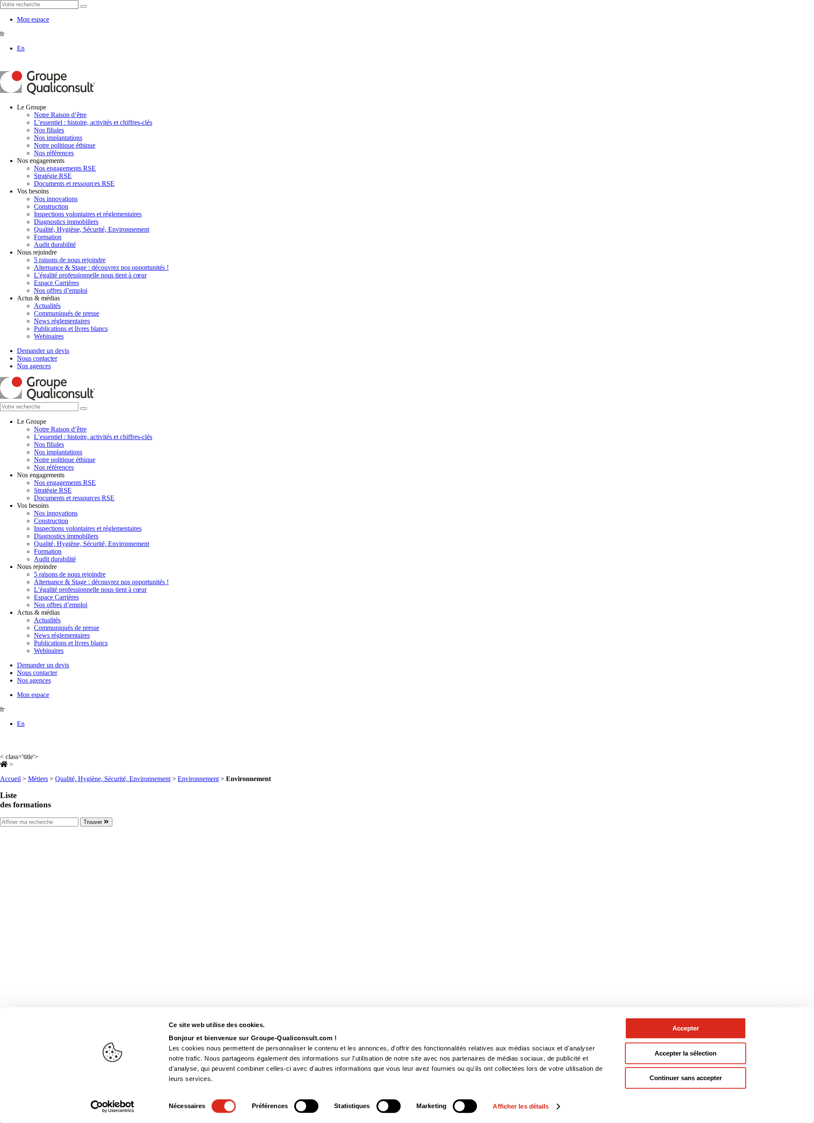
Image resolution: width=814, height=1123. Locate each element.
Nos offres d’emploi (60, 290)
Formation (47, 237)
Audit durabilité (55, 244)
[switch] (306, 1106)
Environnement (198, 778)
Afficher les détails (521, 1106)
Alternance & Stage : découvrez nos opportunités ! (101, 267)
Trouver (94, 822)
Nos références (54, 153)
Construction (51, 206)
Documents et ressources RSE (74, 183)
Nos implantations (58, 137)
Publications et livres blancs (71, 328)
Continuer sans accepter (686, 1077)
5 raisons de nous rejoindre (70, 259)
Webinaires (49, 336)
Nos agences (34, 366)
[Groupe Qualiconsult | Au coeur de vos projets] (47, 92)
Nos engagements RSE (65, 168)
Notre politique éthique (64, 145)
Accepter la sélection (685, 1053)
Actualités (47, 305)
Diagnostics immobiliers (66, 221)
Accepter (685, 1028)
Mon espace (33, 19)
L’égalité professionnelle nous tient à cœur (90, 275)
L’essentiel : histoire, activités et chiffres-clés (93, 122)
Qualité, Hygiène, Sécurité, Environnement (91, 229)
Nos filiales (49, 130)
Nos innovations (56, 198)
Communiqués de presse (66, 313)
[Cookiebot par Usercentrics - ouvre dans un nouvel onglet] (112, 1106)
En (21, 48)
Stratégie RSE (53, 175)
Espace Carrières (56, 282)
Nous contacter (37, 358)
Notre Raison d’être (60, 114)
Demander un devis (43, 350)
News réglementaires (62, 321)
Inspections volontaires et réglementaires (88, 214)
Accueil (10, 778)
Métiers (38, 778)
